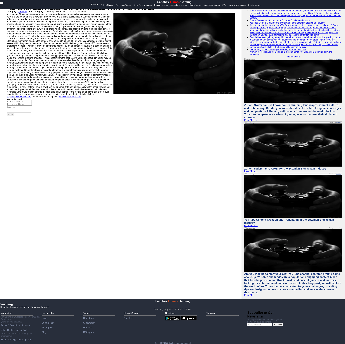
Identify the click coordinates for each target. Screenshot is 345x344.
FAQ (25, 330)
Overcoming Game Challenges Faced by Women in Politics (278, 49)
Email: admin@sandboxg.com (16, 339)
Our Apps (170, 313)
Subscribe (278, 325)
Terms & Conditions (11, 325)
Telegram (89, 332)
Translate (210, 313)
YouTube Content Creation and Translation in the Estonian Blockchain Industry (287, 23)
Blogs (44, 332)
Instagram (90, 322)
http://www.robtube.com (70, 97)
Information (6, 313)
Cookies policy (14, 330)
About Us (128, 318)
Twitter (88, 327)
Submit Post (48, 322)
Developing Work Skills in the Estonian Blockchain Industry (278, 47)
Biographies (48, 327)
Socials (86, 313)
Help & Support (131, 313)
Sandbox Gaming (174, 2)
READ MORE (293, 57)
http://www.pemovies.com (19, 97)
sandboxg (22, 11)
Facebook (89, 318)
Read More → (251, 120)
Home (45, 318)
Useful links (48, 313)
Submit (10, 114)
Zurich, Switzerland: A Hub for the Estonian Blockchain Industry (280, 20)
